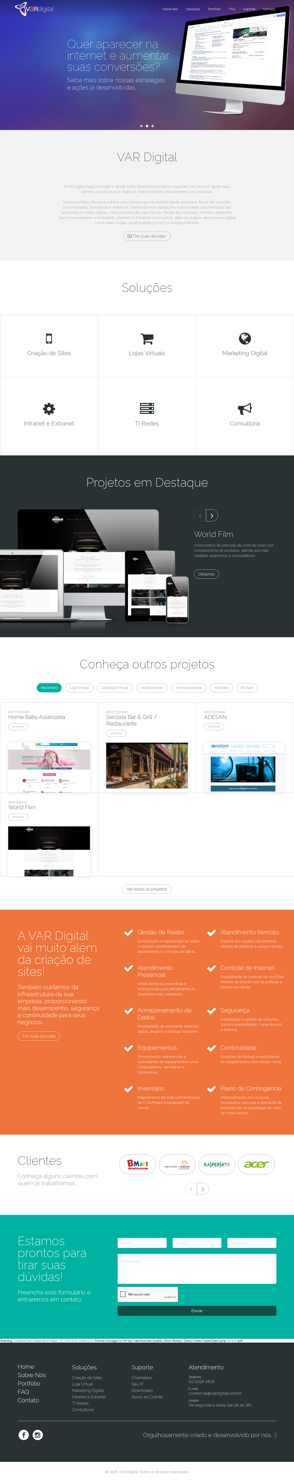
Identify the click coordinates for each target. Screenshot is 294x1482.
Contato (28, 1400)
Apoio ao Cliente (147, 1397)
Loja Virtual (82, 1384)
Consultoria (82, 1409)
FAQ (232, 9)
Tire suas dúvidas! (149, 236)
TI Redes (80, 1403)
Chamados (142, 1377)
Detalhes (206, 574)
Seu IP (137, 1384)
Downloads (142, 1390)
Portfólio (214, 9)
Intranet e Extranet (89, 1397)
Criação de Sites (87, 1377)
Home (26, 1366)
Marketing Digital (88, 1390)
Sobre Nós (170, 9)
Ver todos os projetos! (147, 889)
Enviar (197, 1310)
